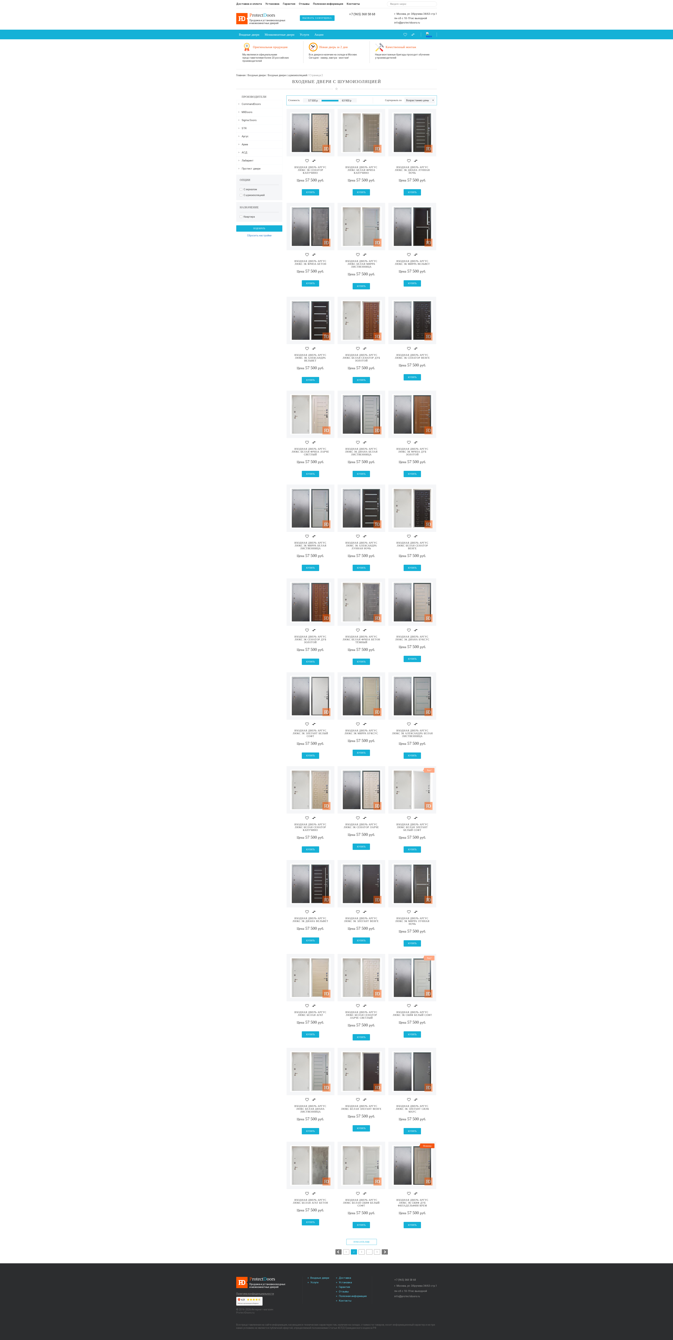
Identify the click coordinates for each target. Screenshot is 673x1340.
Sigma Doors (249, 120)
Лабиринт (248, 160)
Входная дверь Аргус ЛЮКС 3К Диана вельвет (310, 920)
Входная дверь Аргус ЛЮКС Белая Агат (310, 1013)
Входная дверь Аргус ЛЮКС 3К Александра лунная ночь (361, 546)
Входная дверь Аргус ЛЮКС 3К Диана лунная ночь (412, 170)
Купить (310, 192)
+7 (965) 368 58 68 (362, 14)
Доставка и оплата (249, 3)
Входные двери (249, 34)
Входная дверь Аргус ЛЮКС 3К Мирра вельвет (412, 262)
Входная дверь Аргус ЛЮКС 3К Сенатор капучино (310, 170)
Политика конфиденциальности (255, 1293)
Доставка (345, 1278)
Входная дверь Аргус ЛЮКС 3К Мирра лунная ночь (412, 921)
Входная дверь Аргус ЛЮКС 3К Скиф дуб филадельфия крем (412, 1203)
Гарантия (289, 3)
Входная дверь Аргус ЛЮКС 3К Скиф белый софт (412, 1013)
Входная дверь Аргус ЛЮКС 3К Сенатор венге (412, 356)
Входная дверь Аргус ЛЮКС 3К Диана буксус (412, 638)
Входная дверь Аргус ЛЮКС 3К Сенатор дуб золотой (310, 639)
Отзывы (304, 3)
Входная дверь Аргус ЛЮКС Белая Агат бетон (310, 1201)
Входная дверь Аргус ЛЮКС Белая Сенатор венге (412, 546)
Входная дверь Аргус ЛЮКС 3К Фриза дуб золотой (412, 452)
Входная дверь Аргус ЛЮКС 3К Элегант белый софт (310, 733)
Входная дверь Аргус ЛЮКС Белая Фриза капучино (361, 170)
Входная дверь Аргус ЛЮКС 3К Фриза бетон (310, 262)
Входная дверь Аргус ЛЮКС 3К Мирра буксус (361, 732)
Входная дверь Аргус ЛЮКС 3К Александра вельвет (310, 358)
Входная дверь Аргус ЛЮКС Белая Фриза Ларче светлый (310, 452)
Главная (241, 75)
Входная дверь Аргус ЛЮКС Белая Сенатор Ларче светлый (361, 1015)
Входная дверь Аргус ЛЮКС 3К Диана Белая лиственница (361, 452)
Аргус (245, 136)
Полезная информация (328, 3)
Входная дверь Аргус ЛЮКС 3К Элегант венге (361, 920)
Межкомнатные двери (279, 34)
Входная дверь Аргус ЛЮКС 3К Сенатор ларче (361, 826)
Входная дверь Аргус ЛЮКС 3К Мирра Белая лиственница (310, 546)
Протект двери (251, 168)
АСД (244, 152)
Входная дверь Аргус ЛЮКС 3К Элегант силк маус (412, 1109)
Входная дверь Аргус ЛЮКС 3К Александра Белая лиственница (412, 733)
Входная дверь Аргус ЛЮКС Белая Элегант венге (361, 1107)
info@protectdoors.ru (407, 22)
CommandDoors (251, 104)
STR (244, 128)
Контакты (353, 3)
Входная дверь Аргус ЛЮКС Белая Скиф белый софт (361, 1203)
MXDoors (247, 112)
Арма (245, 144)
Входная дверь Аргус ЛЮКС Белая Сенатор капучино (310, 827)
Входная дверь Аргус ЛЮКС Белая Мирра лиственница (361, 264)
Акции (319, 34)
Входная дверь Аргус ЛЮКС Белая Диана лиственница (310, 1109)
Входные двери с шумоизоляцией (287, 75)
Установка (272, 3)
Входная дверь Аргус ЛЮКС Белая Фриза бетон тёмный (361, 639)
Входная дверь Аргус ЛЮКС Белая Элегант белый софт (412, 827)
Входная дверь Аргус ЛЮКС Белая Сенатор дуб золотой (361, 358)
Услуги (304, 34)
